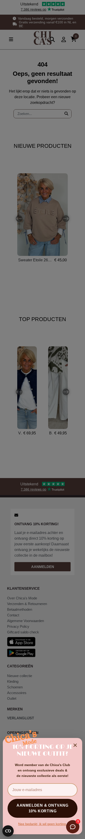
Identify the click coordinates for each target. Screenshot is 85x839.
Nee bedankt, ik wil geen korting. (42, 824)
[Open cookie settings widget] (8, 831)
